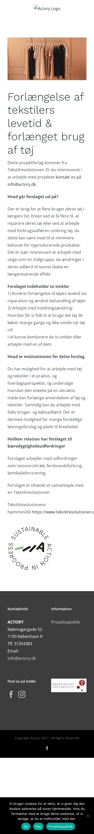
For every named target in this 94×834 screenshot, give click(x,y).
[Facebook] (11, 694)
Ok (26, 826)
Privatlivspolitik (65, 622)
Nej (38, 826)
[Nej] (87, 815)
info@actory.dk (22, 658)
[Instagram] (21, 694)
